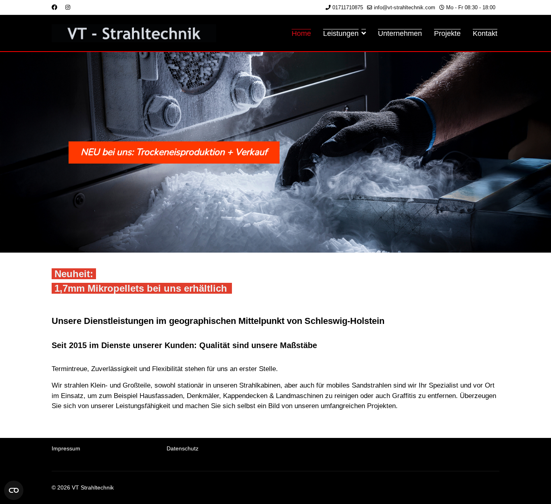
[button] (275, 152)
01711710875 (347, 7)
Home (301, 33)
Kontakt (485, 33)
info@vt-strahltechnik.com (404, 7)
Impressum (66, 448)
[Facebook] (54, 7)
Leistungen (341, 33)
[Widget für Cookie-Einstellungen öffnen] (13, 490)
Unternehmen (400, 33)
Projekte (447, 33)
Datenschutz (182, 448)
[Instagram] (67, 7)
